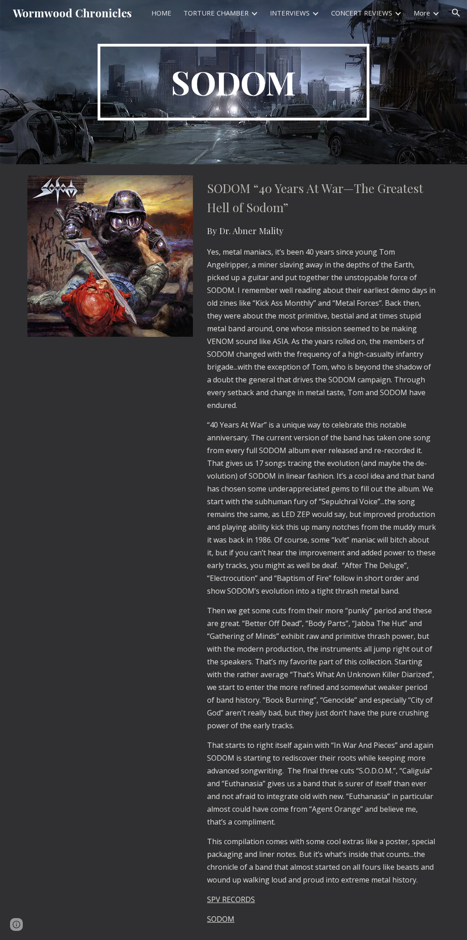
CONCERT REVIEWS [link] (361, 12)
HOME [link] (161, 12)
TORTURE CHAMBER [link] (216, 12)
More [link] (422, 12)
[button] (456, 13)
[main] (233, 82)
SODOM (220, 919)
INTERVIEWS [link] (290, 12)
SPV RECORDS (231, 899)
